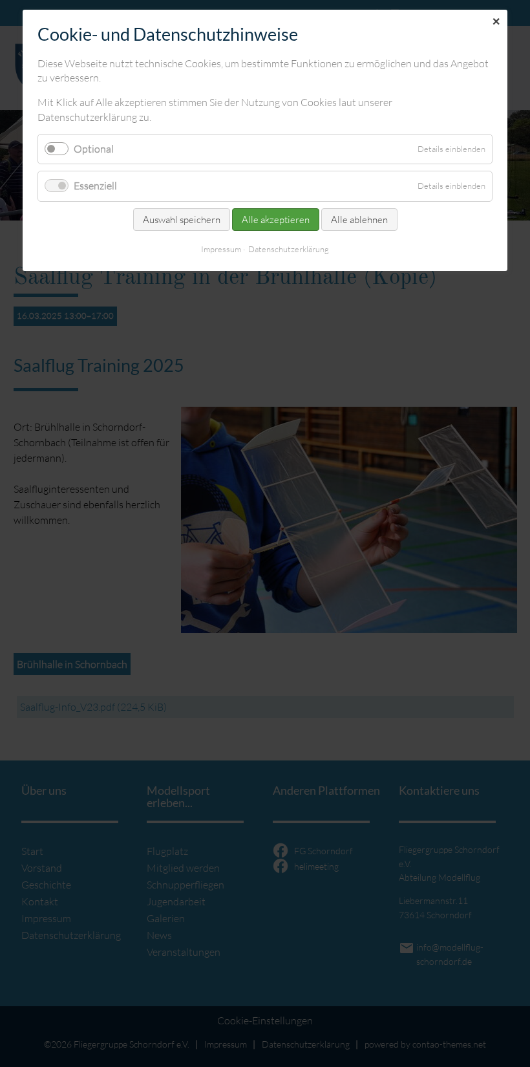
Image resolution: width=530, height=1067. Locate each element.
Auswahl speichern (181, 219)
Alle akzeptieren (276, 219)
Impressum (221, 249)
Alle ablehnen (359, 219)
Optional (94, 148)
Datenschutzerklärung (288, 249)
